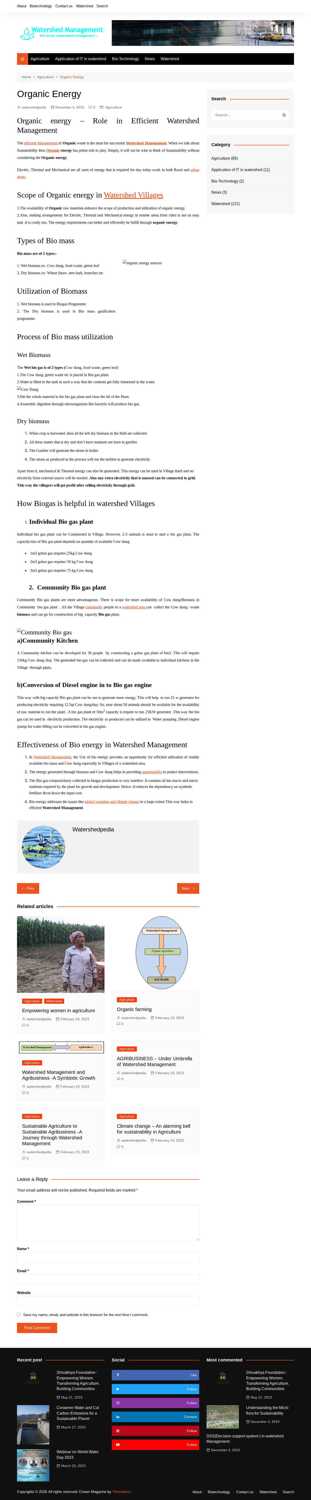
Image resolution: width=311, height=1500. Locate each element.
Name (23, 1249)
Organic (53, 150)
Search (102, 6)
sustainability (152, 772)
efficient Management (41, 143)
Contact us (64, 6)
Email (23, 1271)
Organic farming (134, 1009)
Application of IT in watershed (80, 59)
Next (186, 888)
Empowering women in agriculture (58, 1010)
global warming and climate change (112, 802)
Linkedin (290, 6)
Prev (30, 888)
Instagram (273, 6)
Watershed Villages (133, 195)
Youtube (282, 6)
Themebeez (121, 1492)
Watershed (84, 6)
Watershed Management (52, 757)
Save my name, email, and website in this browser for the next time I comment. (85, 1315)
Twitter (265, 6)
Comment (26, 1201)
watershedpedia (34, 107)
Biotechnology (41, 6)
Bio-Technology (125, 59)
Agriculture (40, 59)
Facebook (257, 6)
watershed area (134, 607)
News (150, 59)
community (94, 607)
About (21, 6)
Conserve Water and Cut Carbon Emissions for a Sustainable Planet (78, 1413)
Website (24, 1293)
